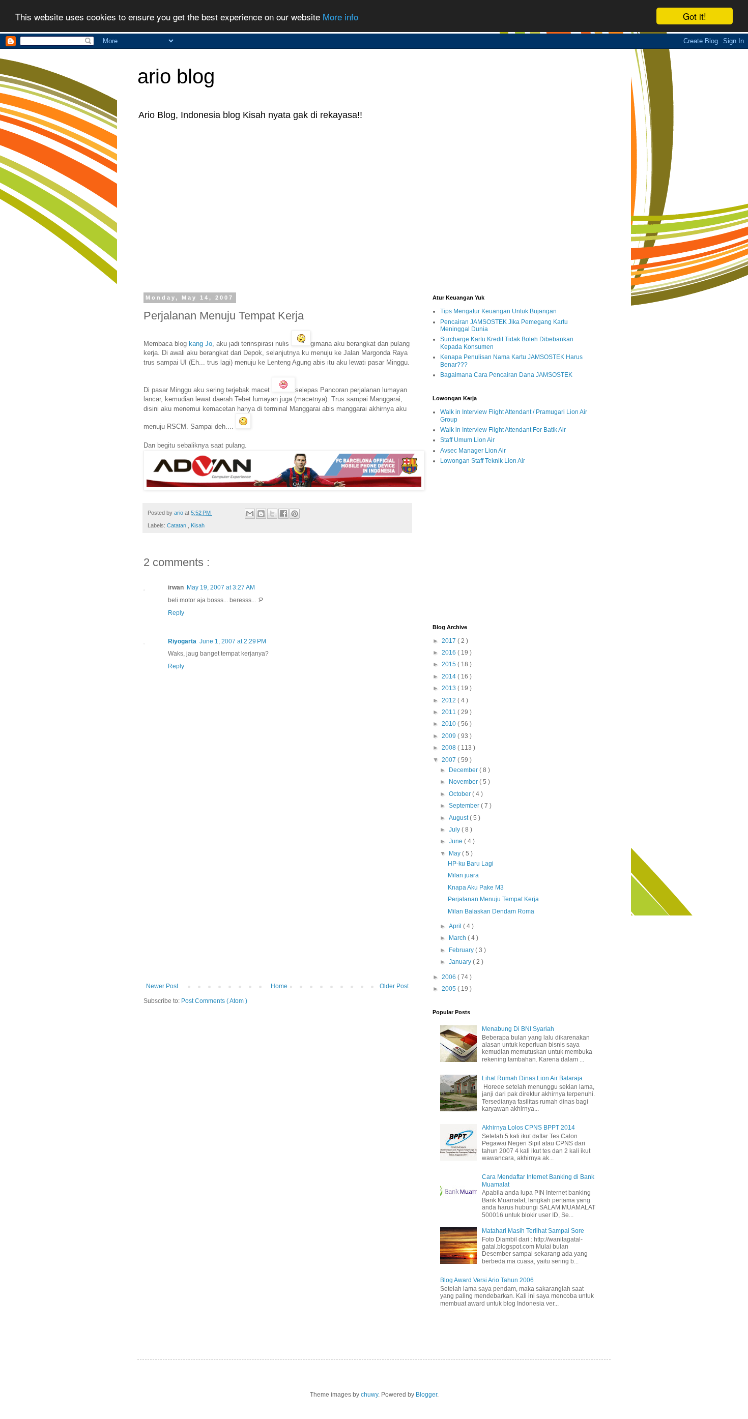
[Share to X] (272, 514)
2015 (449, 664)
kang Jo (199, 343)
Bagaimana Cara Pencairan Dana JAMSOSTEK (506, 374)
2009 (449, 736)
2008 (449, 747)
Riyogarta (182, 641)
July (455, 829)
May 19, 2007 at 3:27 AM (221, 587)
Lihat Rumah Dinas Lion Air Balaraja (532, 1078)
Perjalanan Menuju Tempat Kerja (493, 899)
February (462, 950)
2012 (449, 700)
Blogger (426, 1394)
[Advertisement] (374, 205)
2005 (449, 988)
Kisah (198, 525)
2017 (449, 640)
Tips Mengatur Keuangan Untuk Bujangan (498, 311)
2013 (449, 688)
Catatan (177, 525)
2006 (449, 977)
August (459, 817)
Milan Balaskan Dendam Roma (491, 911)
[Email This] (250, 514)
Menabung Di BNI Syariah (518, 1028)
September (465, 805)
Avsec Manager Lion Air (473, 450)
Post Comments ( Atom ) (214, 1000)
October (460, 793)
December (464, 770)
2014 (449, 676)
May (455, 853)
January (461, 961)
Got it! (694, 16)
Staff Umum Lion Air (467, 440)
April (456, 926)
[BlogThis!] (261, 514)
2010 (449, 723)
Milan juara (463, 875)
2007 (449, 759)
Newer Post (162, 986)
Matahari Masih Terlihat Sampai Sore (533, 1230)
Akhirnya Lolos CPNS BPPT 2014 (528, 1127)
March (458, 937)
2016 (449, 652)
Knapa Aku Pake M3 (476, 887)
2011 (449, 712)
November (464, 781)
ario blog (176, 76)
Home (279, 986)
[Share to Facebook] (283, 514)
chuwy (369, 1394)
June (456, 841)
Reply (176, 612)
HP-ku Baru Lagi (471, 863)
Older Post (394, 986)
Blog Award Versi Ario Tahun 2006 (487, 1280)
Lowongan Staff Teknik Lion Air (482, 460)
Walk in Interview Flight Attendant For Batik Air (503, 429)
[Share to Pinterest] (295, 514)
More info (340, 16)
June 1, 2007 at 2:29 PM (232, 641)
